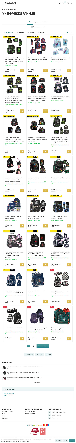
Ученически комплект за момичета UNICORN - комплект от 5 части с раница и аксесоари (60, 253)
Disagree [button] (65, 440)
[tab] (67, 33)
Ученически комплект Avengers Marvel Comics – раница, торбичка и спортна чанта (37, 139)
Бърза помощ (9, 396)
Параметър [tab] (44, 22)
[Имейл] (59, 3)
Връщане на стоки (30, 411)
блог (3, 416)
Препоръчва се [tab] (8, 32)
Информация (6, 409)
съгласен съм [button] (72, 440)
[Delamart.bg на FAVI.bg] (35, 431)
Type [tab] (30, 22)
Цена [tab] (36, 22)
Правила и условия (7, 411)
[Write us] (49, 418)
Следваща (37, 382)
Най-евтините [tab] (20, 32)
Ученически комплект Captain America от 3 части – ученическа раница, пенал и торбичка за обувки (14, 139)
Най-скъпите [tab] (31, 32)
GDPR (3, 413)
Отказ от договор (30, 413)
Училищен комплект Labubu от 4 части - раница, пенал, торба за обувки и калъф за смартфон (13, 179)
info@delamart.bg (9, 393)
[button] (22, 70)
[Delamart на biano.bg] (43, 431)
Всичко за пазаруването (33, 409)
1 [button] (29, 346)
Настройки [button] (58, 440)
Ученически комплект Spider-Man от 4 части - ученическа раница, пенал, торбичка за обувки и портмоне (37, 98)
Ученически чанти (39, 27)
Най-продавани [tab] (42, 32)
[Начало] (2, 9)
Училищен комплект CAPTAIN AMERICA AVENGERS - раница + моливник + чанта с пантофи (36, 253)
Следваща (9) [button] (41, 346)
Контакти (4, 418)
